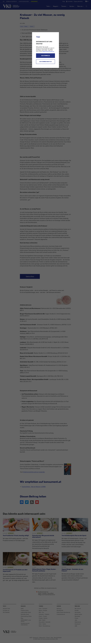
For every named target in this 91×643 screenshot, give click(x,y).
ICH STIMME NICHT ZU (45, 61)
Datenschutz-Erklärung (48, 51)
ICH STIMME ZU (45, 55)
